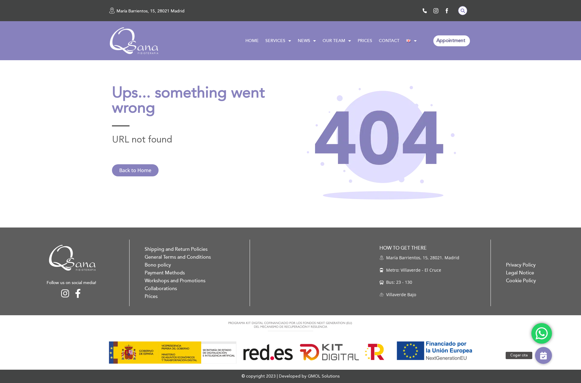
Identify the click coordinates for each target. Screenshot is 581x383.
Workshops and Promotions (175, 281)
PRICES (365, 40)
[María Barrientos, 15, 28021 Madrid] (112, 11)
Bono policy (158, 265)
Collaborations (161, 289)
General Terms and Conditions (178, 257)
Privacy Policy (521, 265)
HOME (252, 40)
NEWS (304, 40)
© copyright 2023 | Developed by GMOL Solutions (290, 376)
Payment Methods (165, 273)
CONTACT (389, 40)
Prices (151, 296)
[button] (462, 10)
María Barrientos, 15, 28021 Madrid (151, 11)
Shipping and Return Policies (176, 249)
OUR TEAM (334, 40)
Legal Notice (520, 273)
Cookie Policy (521, 281)
